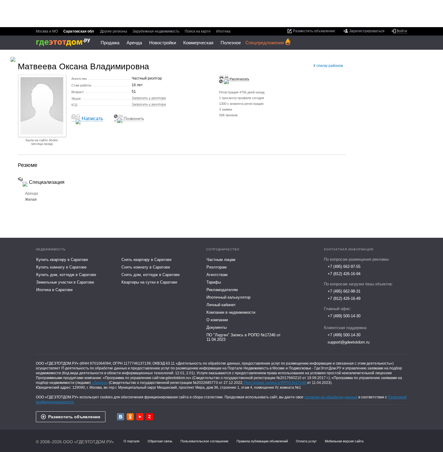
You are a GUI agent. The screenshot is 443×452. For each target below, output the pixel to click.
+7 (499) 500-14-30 (344, 316)
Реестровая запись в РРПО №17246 (275, 383)
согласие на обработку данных (330, 397)
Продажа (110, 42)
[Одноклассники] (130, 416)
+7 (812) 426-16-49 (344, 298)
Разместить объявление (74, 416)
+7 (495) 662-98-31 (344, 291)
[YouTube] (139, 416)
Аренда (134, 42)
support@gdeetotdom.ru (348, 342)
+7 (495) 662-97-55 (344, 266)
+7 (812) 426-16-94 (344, 274)
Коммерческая (198, 42)
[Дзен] (149, 416)
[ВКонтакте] (120, 416)
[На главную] (65, 42)
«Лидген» (100, 383)
